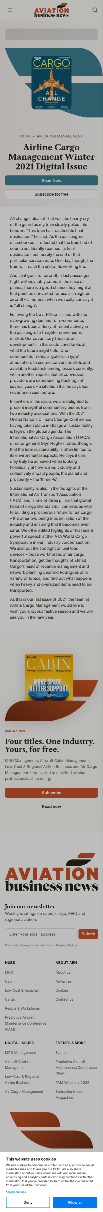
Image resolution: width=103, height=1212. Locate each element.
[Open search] (95, 10)
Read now (51, 806)
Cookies (62, 990)
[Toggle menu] (10, 10)
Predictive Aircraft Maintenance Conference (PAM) (25, 1023)
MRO (9, 972)
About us (63, 972)
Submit (88, 934)
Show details (16, 1192)
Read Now (52, 180)
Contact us (64, 999)
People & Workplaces (22, 1008)
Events (61, 1052)
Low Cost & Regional (21, 990)
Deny (28, 1202)
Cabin (9, 981)
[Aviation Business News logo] (51, 10)
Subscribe (51, 792)
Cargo (10, 999)
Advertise (63, 981)
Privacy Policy (66, 945)
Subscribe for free (51, 194)
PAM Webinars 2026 (73, 1082)
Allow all (75, 1202)
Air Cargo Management (24, 1091)
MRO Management (20, 1052)
